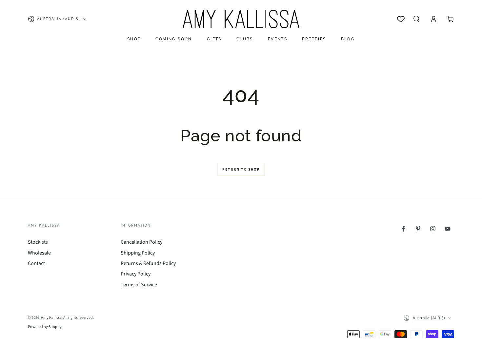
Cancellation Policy (141, 242)
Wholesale (39, 252)
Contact (36, 263)
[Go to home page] (241, 19)
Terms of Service (139, 284)
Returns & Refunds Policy (148, 263)
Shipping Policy (138, 252)
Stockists (38, 242)
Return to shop (241, 169)
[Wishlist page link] (401, 19)
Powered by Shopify (45, 327)
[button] (416, 19)
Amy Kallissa (51, 317)
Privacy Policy (136, 273)
